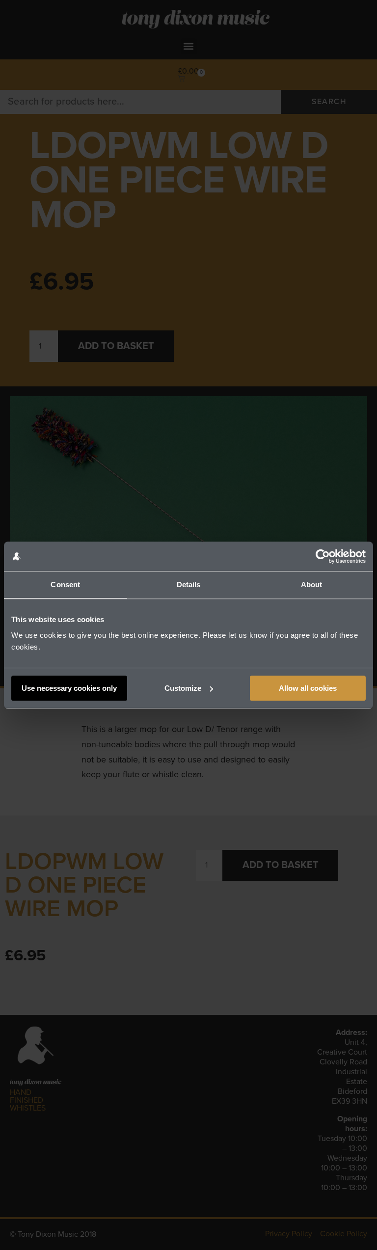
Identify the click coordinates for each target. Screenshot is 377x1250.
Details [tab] (189, 584)
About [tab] (312, 584)
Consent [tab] (65, 584)
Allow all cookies (308, 688)
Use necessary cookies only (69, 688)
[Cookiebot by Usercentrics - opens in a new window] (323, 556)
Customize (182, 688)
